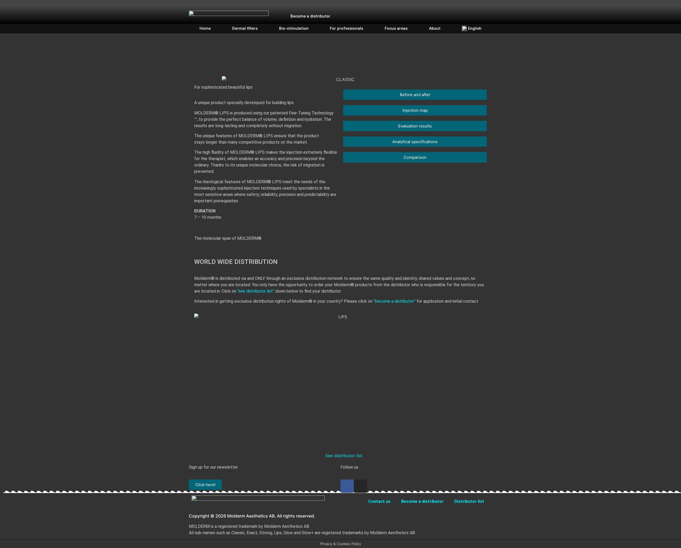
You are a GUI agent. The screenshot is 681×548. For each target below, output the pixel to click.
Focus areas (396, 28)
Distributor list (469, 501)
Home (205, 28)
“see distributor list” (255, 291)
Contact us (379, 501)
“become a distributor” (394, 301)
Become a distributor (310, 16)
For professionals (346, 28)
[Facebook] (442, 12)
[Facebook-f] (347, 486)
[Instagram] (451, 12)
